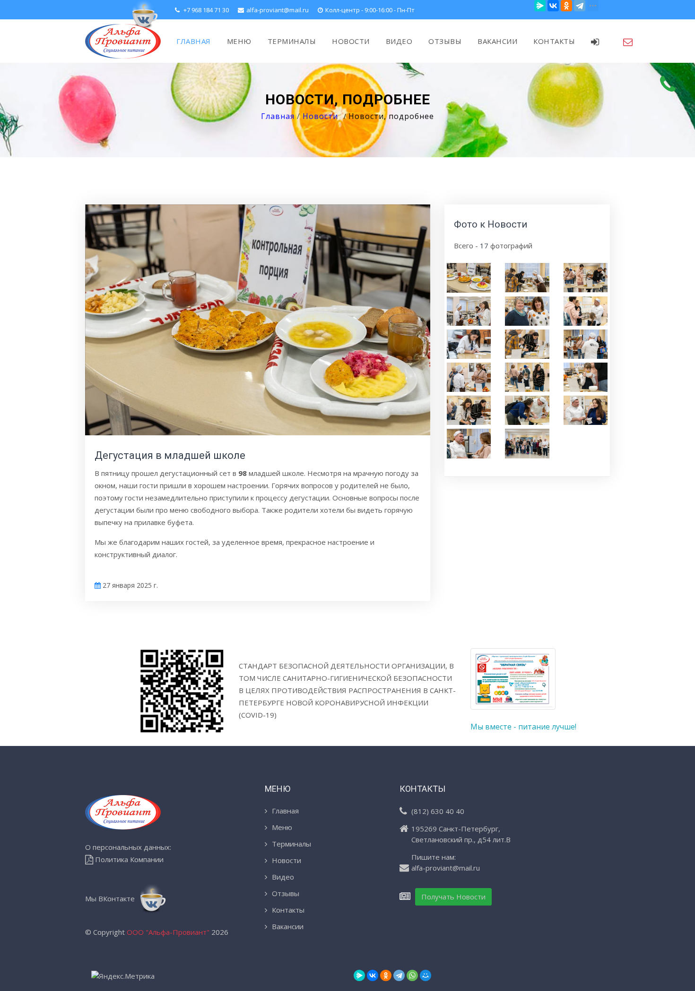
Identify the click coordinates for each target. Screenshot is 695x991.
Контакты (288, 910)
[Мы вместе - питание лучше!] (513, 683)
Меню (282, 827)
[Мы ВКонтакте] (144, 14)
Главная (278, 116)
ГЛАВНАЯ (193, 41)
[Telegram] (579, 5)
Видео (283, 876)
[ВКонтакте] (553, 5)
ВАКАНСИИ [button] (497, 41)
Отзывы (285, 893)
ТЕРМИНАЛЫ (292, 41)
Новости (320, 116)
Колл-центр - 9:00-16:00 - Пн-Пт (370, 10)
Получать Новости (453, 896)
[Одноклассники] (566, 5)
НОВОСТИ (351, 41)
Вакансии (288, 926)
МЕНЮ (239, 41)
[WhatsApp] (412, 975)
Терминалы (291, 843)
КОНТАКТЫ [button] (554, 41)
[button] (628, 41)
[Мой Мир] (425, 975)
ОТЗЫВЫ (444, 41)
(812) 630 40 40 (437, 811)
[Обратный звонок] (668, 84)
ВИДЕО (399, 41)
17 (484, 245)
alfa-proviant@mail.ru (277, 10)
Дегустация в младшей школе (170, 455)
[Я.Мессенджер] (540, 5)
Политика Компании (128, 859)
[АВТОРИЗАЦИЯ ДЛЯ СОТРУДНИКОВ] (599, 41)
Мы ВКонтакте (111, 898)
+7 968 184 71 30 (205, 10)
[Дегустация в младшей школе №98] (469, 277)
